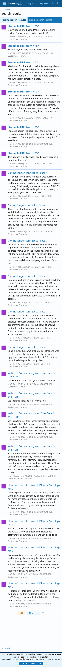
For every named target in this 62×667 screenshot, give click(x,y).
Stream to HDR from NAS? (23, 26)
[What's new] (52, 3)
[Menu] (4, 3)
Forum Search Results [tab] (14, 19)
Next (31, 613)
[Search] (58, 3)
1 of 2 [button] (21, 613)
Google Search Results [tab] (40, 19)
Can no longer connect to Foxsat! (27, 172)
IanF (10, 36)
